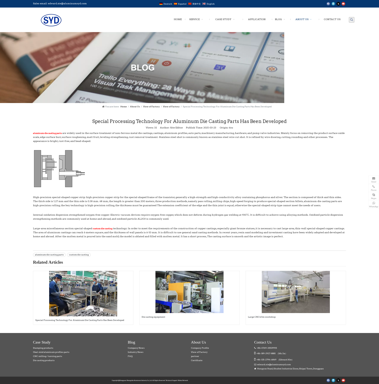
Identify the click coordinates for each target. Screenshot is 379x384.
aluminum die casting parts (49, 254)
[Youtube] (343, 4)
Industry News (135, 352)
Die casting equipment (153, 317)
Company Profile (200, 348)
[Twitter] (338, 4)
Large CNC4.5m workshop (262, 317)
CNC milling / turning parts (47, 356)
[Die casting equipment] (189, 292)
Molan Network (183, 380)
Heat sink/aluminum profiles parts (51, 352)
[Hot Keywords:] (351, 19)
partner (195, 356)
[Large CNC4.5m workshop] (296, 292)
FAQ (130, 356)
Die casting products (43, 360)
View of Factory (199, 352)
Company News (136, 348)
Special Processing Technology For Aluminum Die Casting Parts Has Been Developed (79, 320)
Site (231, 128)
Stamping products (43, 348)
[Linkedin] (333, 4)
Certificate (196, 360)
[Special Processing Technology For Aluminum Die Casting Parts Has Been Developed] (83, 293)
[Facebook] (328, 4)
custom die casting (79, 254)
